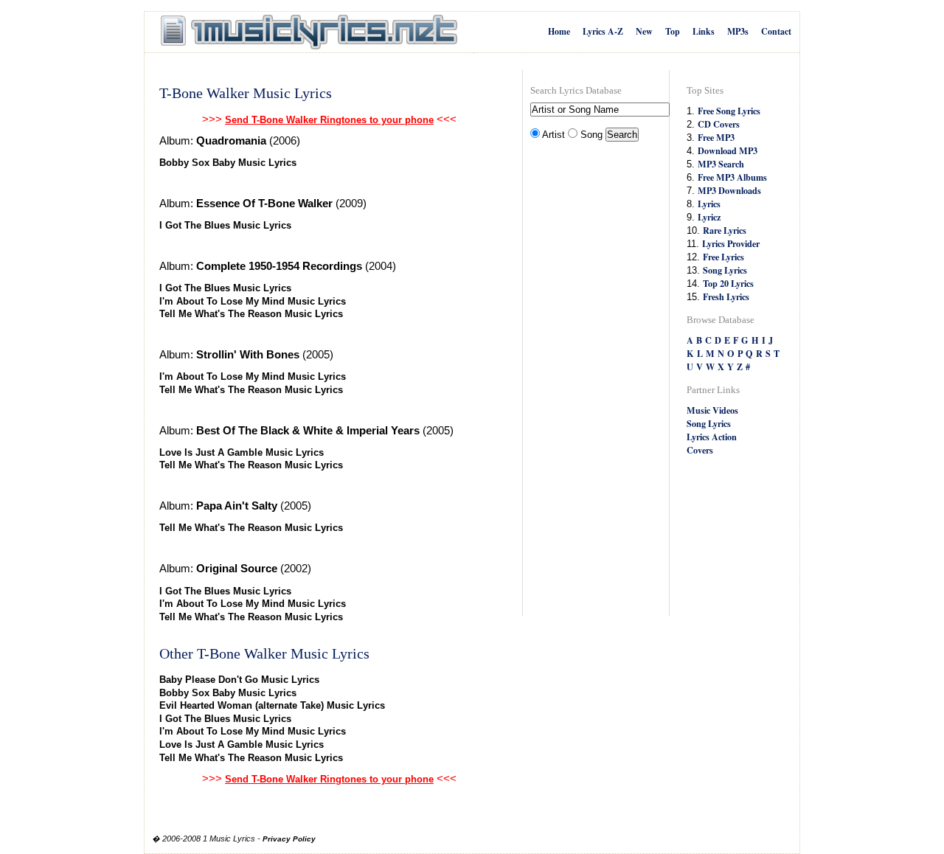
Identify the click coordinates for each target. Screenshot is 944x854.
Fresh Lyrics (726, 296)
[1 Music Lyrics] (309, 32)
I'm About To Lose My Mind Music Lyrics (252, 301)
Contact (776, 31)
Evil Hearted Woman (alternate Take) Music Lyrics (272, 705)
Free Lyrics (723, 256)
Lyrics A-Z (603, 31)
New (644, 31)
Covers (700, 449)
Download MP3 (727, 150)
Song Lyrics (725, 270)
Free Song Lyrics (729, 110)
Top (672, 31)
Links (704, 31)
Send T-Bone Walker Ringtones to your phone (329, 119)
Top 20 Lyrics (728, 283)
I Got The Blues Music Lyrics (225, 225)
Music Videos (712, 410)
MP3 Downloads (729, 190)
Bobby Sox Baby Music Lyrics (227, 162)
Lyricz (709, 216)
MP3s (738, 31)
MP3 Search (721, 163)
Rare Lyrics (724, 230)
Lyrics (709, 203)
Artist (553, 134)
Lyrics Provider (731, 243)
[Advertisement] (589, 380)
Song (591, 134)
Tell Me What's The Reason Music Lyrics (251, 313)
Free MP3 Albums (732, 177)
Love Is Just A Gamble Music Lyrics (241, 452)
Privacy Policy (289, 839)
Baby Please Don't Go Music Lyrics (239, 679)
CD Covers (719, 124)
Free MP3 (716, 137)
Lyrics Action (712, 436)
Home (559, 31)
